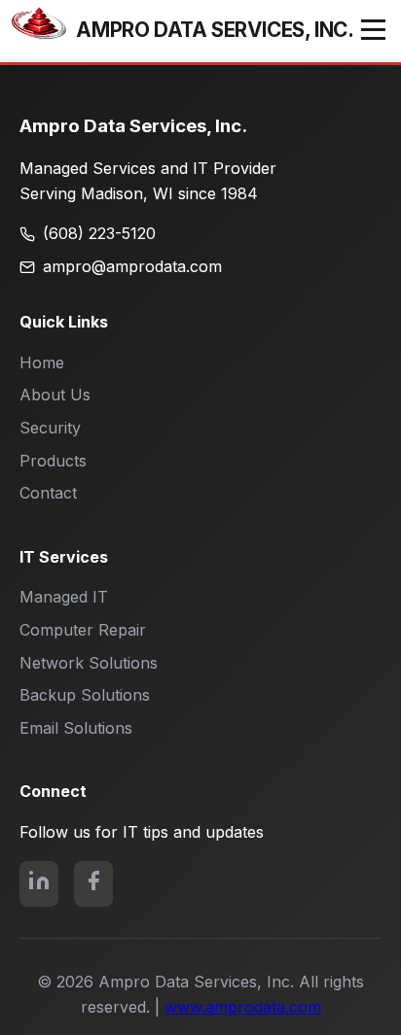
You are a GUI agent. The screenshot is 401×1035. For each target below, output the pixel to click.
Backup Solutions (84, 695)
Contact (48, 492)
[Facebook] (93, 884)
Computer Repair (82, 629)
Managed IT (63, 596)
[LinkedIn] (38, 884)
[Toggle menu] (373, 30)
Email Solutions (75, 728)
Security (50, 427)
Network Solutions (88, 663)
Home (41, 362)
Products (53, 460)
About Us (55, 394)
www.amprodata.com (242, 1007)
